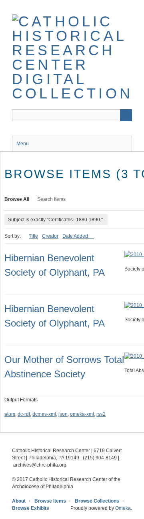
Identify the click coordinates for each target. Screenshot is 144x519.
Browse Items (50, 501)
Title (33, 236)
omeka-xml (82, 414)
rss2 (101, 414)
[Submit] (126, 115)
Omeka (123, 508)
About (19, 501)
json (63, 414)
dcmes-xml (44, 414)
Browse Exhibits (30, 508)
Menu (22, 143)
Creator (50, 236)
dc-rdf (24, 414)
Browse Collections (97, 501)
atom (9, 414)
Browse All (16, 199)
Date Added (75, 236)
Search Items (51, 199)
